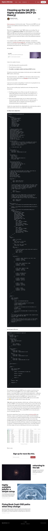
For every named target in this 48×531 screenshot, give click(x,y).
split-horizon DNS (32, 414)
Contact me (24, 2)
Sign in (38, 2)
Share (39, 18)
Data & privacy (23, 523)
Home (16, 2)
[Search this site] (35, 2)
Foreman (26, 78)
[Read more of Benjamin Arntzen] (8, 19)
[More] (28, 2)
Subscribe (43, 2)
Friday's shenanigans (11, 24)
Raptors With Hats (7, 1)
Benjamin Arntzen (13, 18)
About (20, 2)
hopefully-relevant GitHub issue (19, 42)
